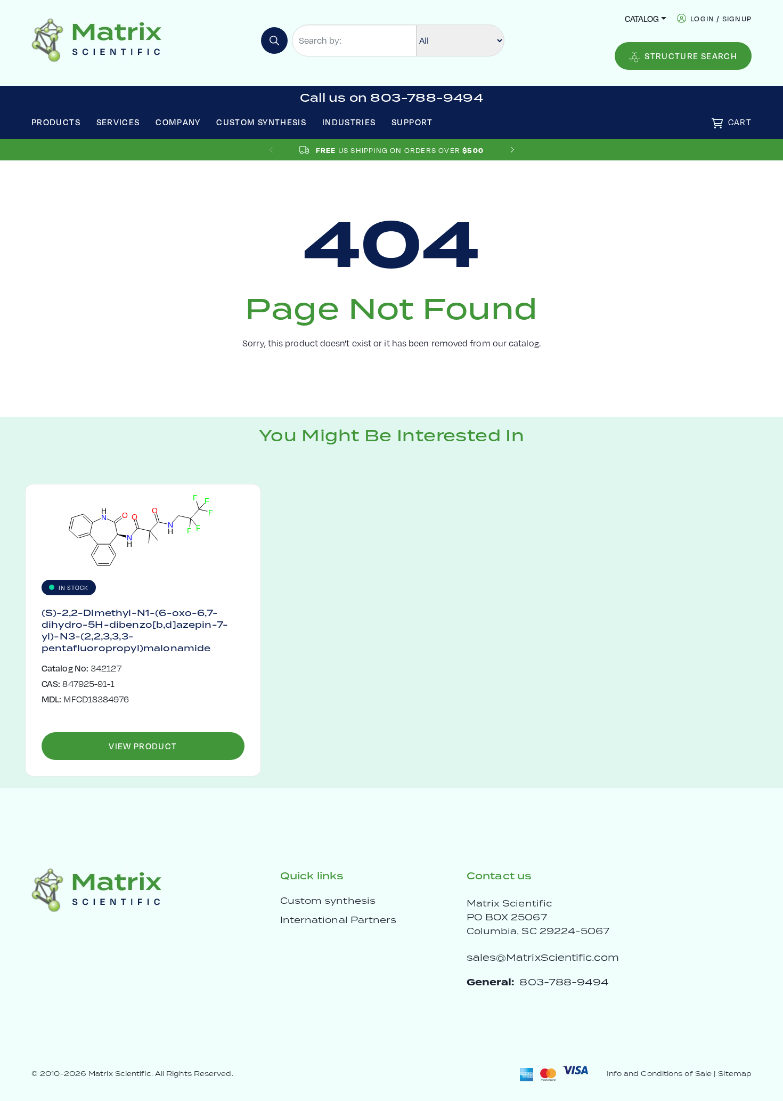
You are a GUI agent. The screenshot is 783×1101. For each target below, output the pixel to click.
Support (412, 121)
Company (178, 121)
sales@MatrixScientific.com (543, 957)
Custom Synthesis (261, 121)
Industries (349, 121)
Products (55, 121)
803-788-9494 (564, 982)
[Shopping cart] (717, 123)
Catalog (642, 18)
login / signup (721, 18)
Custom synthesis (328, 900)
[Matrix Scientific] (96, 39)
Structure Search (691, 55)
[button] (512, 150)
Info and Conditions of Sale (659, 1073)
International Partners (338, 920)
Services (118, 121)
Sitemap (735, 1073)
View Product (143, 745)
